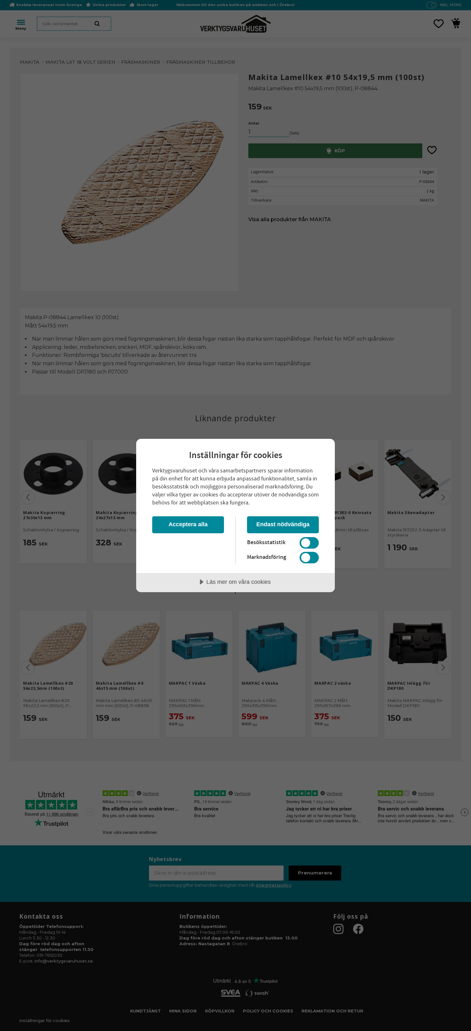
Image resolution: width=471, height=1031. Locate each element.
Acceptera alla (188, 524)
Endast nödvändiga (283, 524)
